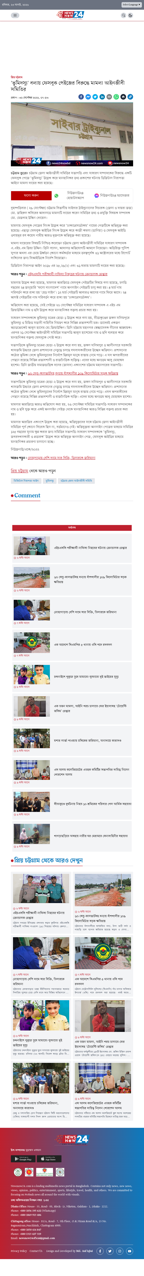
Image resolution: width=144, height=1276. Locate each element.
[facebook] (81, 97)
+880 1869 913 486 (30, 1215)
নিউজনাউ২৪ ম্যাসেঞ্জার (114, 195)
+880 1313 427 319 (30, 1234)
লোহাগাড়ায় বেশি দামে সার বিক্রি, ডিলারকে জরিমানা (61, 458)
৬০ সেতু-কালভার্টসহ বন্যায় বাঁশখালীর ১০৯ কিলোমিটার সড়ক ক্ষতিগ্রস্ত (73, 373)
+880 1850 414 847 (30, 1230)
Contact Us (36, 1251)
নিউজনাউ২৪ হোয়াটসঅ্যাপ (75, 195)
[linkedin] (102, 97)
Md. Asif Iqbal (84, 1251)
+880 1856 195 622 (30, 1211)
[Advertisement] (72, 47)
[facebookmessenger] (88, 97)
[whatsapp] (116, 97)
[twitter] (95, 97)
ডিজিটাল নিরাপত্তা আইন (26, 481)
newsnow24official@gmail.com (37, 1238)
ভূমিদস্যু (50, 481)
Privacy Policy (19, 1251)
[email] (109, 97)
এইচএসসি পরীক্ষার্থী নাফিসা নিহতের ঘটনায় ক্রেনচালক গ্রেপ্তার (67, 274)
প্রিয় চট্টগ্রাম (16, 77)
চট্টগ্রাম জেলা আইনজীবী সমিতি (76, 481)
